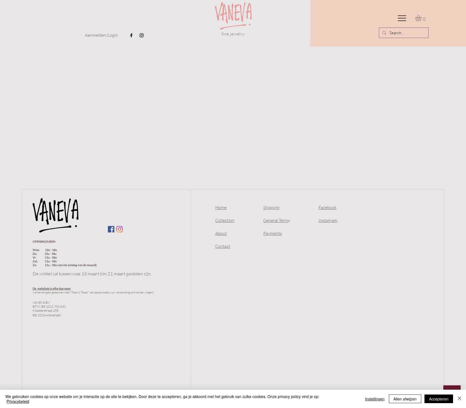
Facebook (327, 207)
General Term (275, 220)
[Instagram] (141, 35)
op (65, 288)
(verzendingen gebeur (47, 292)
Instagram (327, 220)
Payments (272, 233)
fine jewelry (233, 33)
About (221, 233)
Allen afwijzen (405, 399)
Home (221, 207)
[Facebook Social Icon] (111, 229)
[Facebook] (131, 35)
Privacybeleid (17, 401)
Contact (222, 246)
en (69, 288)
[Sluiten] (459, 399)
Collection (224, 220)
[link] (422, 18)
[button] (402, 18)
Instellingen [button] (375, 399)
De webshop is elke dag (48, 288)
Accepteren (438, 399)
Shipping (271, 207)
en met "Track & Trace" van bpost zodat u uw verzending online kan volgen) (107, 292)
